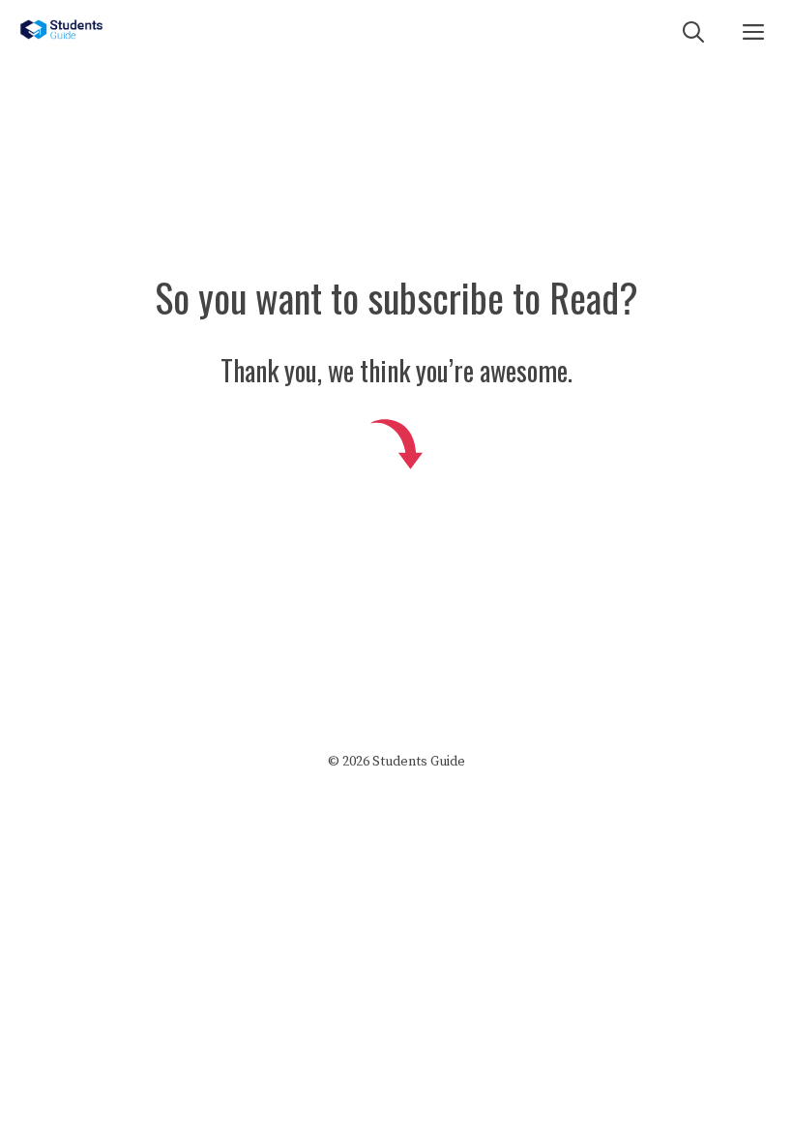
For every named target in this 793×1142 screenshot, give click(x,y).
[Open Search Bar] (693, 30)
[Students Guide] (61, 29)
